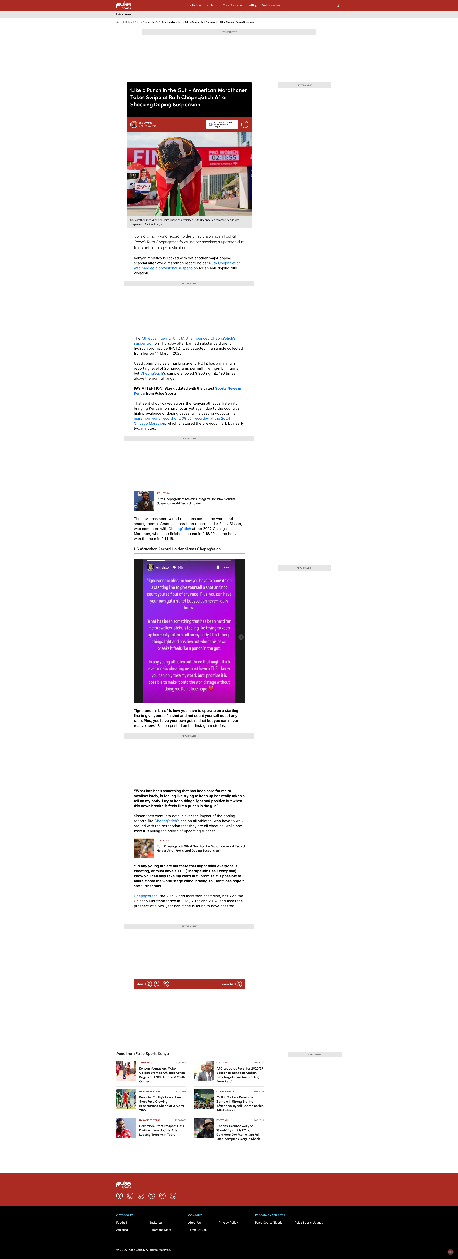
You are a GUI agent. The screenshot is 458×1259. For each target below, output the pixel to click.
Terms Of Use (197, 1229)
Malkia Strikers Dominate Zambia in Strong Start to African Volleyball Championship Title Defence (240, 1103)
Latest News (123, 14)
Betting (252, 5)
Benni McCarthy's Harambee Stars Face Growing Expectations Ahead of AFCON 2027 (161, 1103)
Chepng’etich (151, 373)
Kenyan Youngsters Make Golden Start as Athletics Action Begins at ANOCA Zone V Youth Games (162, 1075)
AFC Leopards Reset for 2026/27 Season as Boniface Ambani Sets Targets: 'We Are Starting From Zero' (239, 1075)
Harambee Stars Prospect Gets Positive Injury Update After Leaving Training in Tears (161, 1130)
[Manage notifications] (450, 1252)
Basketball (156, 1222)
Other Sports (225, 1091)
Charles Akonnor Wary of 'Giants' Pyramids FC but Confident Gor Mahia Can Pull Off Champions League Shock (238, 1132)
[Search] (338, 5)
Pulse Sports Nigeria (268, 1222)
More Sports (230, 5)
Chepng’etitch (146, 896)
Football (192, 5)
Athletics (212, 5)
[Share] (244, 124)
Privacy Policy (228, 1222)
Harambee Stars (149, 1091)
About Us (194, 1222)
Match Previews (272, 5)
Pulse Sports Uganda (309, 1222)
